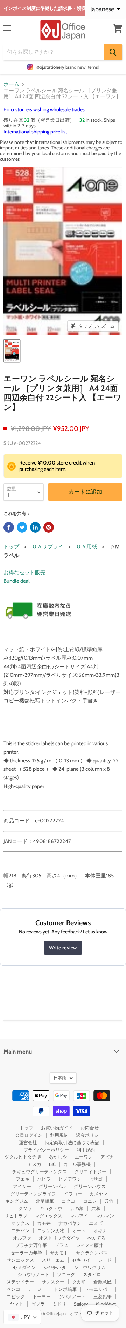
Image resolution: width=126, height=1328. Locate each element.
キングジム (16, 1201)
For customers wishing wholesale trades (44, 109)
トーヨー (42, 1296)
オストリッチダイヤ (59, 1238)
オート (79, 1230)
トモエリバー (98, 1289)
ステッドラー (20, 1281)
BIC (52, 1164)
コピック (16, 1296)
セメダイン (24, 1267)
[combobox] (22, 1317)
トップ (11, 546)
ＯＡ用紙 (86, 546)
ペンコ (13, 1289)
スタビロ (92, 1274)
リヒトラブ (16, 1216)
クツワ (25, 1208)
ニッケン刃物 (50, 1230)
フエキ (22, 1179)
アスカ (34, 1164)
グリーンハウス (90, 1186)
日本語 (60, 1077)
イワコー (73, 1193)
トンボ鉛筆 (65, 1289)
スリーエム (53, 1260)
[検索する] (113, 52)
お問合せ (89, 1127)
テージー (37, 1289)
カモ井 (44, 1223)
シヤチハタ (54, 1267)
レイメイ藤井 (89, 1245)
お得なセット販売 (25, 572)
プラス (61, 1245)
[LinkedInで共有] (35, 527)
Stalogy (81, 1304)
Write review (63, 948)
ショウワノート (33, 1274)
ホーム (11, 84)
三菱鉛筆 (102, 1296)
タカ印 (79, 1281)
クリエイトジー (90, 1171)
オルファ (22, 1238)
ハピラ (44, 1179)
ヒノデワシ (69, 1179)
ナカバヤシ (69, 1223)
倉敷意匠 (102, 1281)
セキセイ (81, 1260)
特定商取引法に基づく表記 (72, 1142)
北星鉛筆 (45, 1201)
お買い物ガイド (57, 1127)
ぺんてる (97, 1238)
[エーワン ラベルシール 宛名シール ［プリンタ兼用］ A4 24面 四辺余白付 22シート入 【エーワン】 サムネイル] (12, 351)
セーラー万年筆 (26, 1252)
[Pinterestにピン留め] (48, 527)
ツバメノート (72, 1296)
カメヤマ (99, 1193)
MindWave (106, 1304)
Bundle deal (17, 581)
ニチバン (20, 1230)
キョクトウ (51, 1208)
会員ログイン (28, 1135)
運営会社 (28, 1142)
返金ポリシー (89, 1135)
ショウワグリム (90, 1267)
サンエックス (20, 1260)
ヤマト (16, 1304)
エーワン (84, 1157)
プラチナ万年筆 (31, 1245)
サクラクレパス (92, 1252)
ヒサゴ (96, 1179)
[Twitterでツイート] (22, 527)
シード (105, 1260)
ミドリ (59, 1304)
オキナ (100, 1230)
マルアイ (79, 1216)
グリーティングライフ (33, 1193)
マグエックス (48, 1216)
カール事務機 (77, 1164)
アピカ (107, 1157)
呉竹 (108, 1201)
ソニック (66, 1274)
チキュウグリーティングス (39, 1171)
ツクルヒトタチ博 (23, 1157)
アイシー (22, 1186)
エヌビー (98, 1223)
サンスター (53, 1281)
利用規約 (59, 1135)
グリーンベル (52, 1186)
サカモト (59, 1252)
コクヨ (68, 1201)
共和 (95, 1208)
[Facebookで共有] (9, 527)
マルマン (105, 1216)
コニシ (90, 1201)
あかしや (58, 1157)
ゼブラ (38, 1304)
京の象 (77, 1208)
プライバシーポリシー (46, 1150)
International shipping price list (35, 131)
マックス (20, 1223)
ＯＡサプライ (47, 546)
